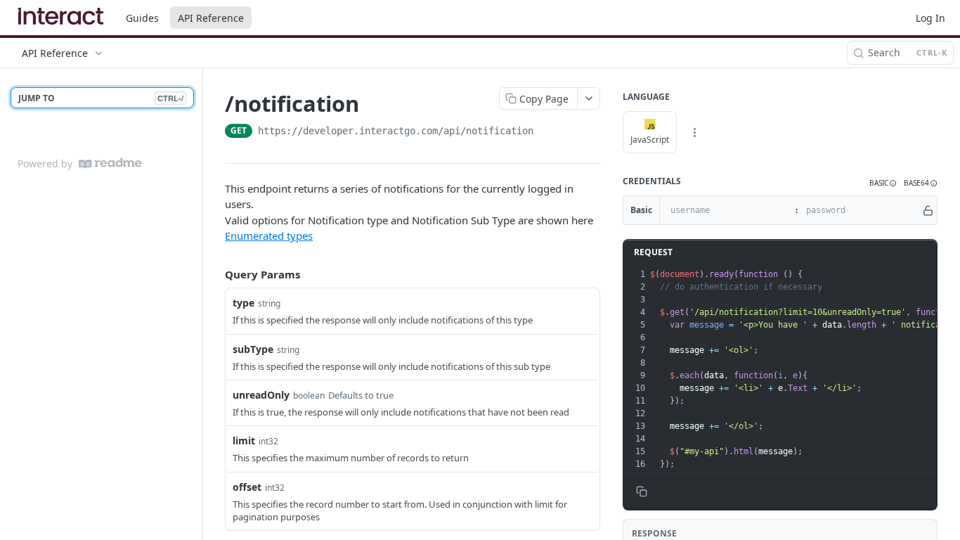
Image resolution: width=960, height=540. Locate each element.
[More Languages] (694, 132)
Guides (142, 18)
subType (253, 349)
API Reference (211, 18)
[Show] (928, 210)
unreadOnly (261, 394)
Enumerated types (269, 236)
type (243, 302)
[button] (883, 183)
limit (244, 440)
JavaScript (649, 140)
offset (247, 487)
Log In (930, 18)
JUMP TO (100, 98)
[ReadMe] (110, 163)
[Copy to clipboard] (547, 132)
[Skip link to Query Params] (215, 274)
